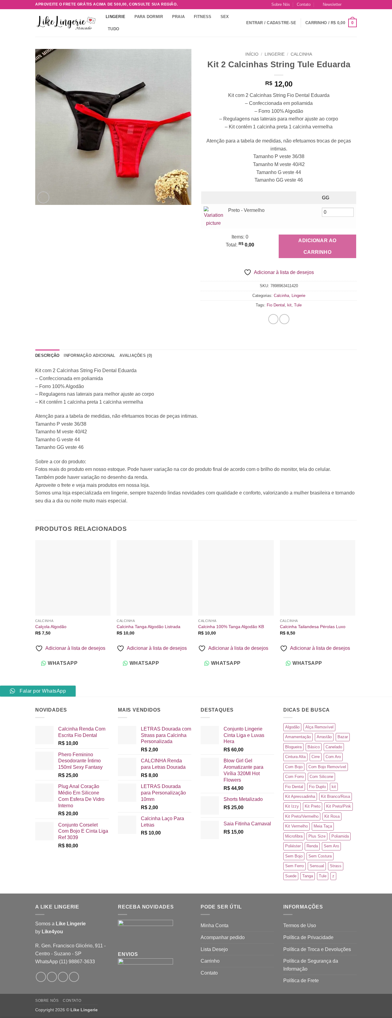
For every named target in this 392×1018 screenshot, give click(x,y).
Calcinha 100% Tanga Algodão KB (231, 626)
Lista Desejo (214, 949)
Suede (290, 876)
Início (251, 54)
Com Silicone (321, 776)
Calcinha (301, 54)
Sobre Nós (280, 4)
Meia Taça (323, 826)
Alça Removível (319, 727)
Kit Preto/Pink (338, 806)
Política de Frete (301, 980)
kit (289, 305)
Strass (335, 866)
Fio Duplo (317, 786)
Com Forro (294, 776)
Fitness (203, 16)
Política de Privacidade (308, 937)
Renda (312, 846)
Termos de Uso (299, 925)
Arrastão (324, 737)
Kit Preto (312, 806)
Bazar (342, 737)
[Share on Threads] (284, 319)
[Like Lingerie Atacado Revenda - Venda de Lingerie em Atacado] (65, 23)
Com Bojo (294, 766)
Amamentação (298, 737)
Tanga (307, 876)
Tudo (113, 29)
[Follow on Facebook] (41, 977)
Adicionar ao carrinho (317, 246)
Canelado (334, 747)
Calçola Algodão (50, 626)
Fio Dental (276, 305)
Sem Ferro (294, 866)
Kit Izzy (292, 806)
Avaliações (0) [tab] (135, 355)
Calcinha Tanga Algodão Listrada (148, 626)
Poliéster (293, 846)
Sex (225, 16)
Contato (304, 4)
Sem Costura (320, 856)
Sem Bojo (294, 856)
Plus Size (317, 836)
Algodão (292, 727)
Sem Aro (331, 846)
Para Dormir (148, 16)
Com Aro (333, 756)
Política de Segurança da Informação (310, 965)
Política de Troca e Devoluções (317, 949)
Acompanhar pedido (223, 937)
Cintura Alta (295, 756)
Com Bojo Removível (327, 766)
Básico (313, 747)
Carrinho (210, 961)
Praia (178, 16)
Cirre (315, 756)
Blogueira (293, 747)
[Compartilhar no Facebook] (273, 319)
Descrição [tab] (47, 355)
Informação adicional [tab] (89, 355)
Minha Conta (214, 925)
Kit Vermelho (296, 826)
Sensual (317, 866)
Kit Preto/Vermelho (301, 816)
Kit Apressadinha (300, 796)
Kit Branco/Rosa (335, 796)
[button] (330, 5)
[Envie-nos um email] (354, 4)
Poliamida (340, 836)
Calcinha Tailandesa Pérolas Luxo (312, 626)
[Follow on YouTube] (74, 977)
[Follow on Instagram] (348, 4)
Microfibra (294, 836)
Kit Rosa (332, 816)
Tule (298, 305)
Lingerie (115, 16)
